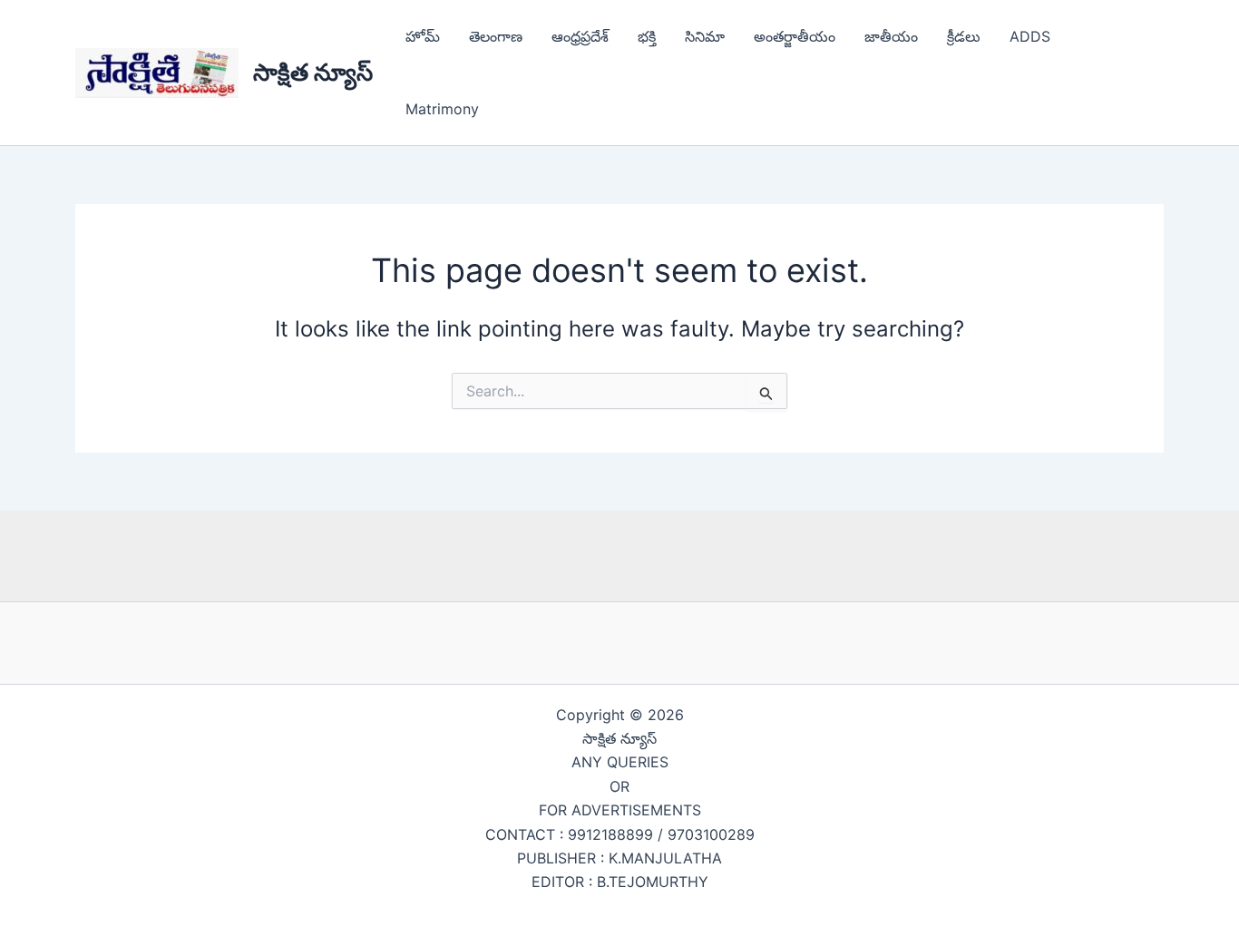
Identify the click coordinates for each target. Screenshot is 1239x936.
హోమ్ (422, 36)
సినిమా (705, 36)
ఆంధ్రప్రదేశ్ (580, 36)
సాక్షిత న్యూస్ (313, 72)
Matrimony (442, 109)
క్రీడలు (963, 36)
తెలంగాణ (495, 36)
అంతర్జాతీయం (794, 36)
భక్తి (647, 36)
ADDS (1030, 36)
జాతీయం (891, 36)
